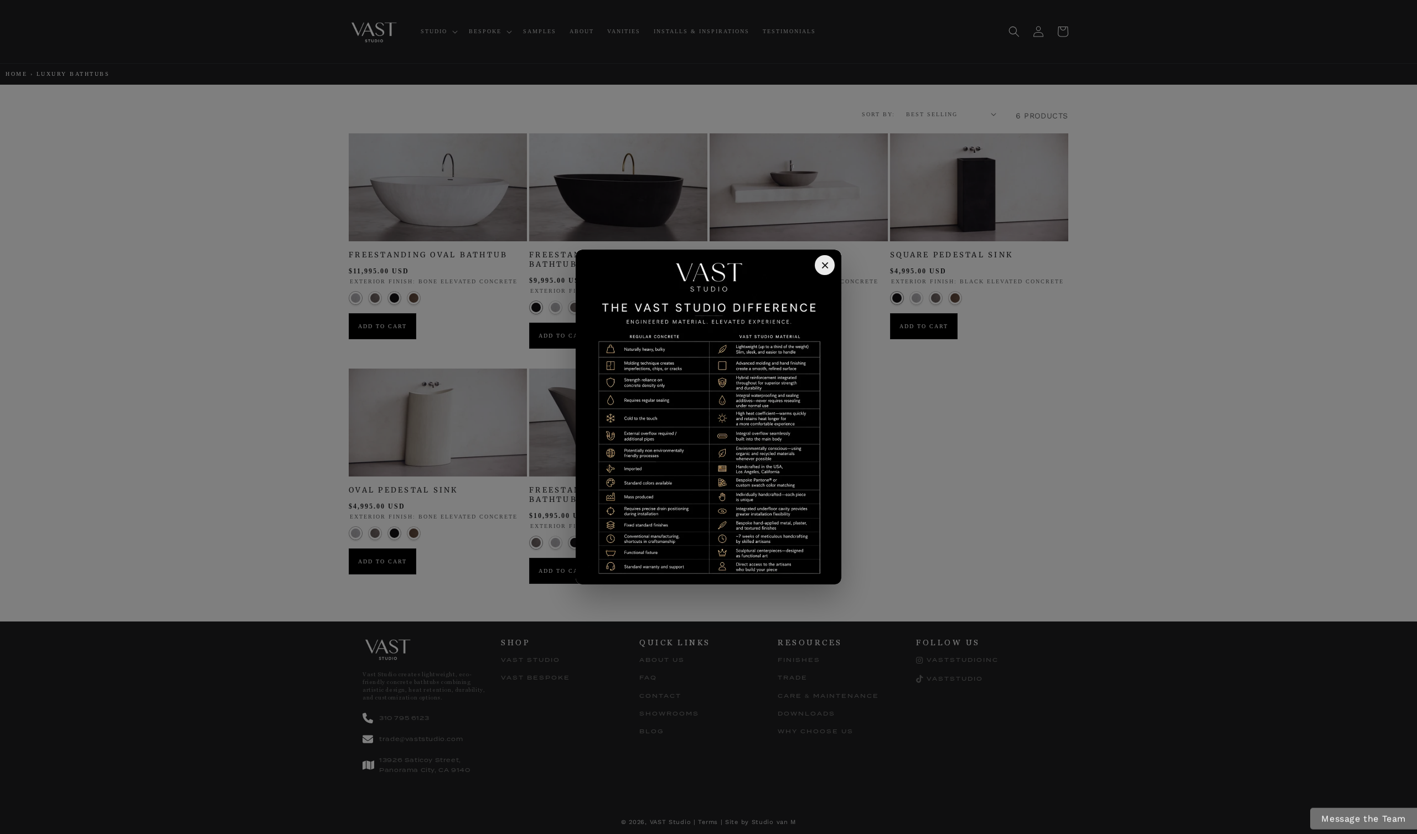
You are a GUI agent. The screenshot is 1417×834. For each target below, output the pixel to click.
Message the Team (1363, 819)
